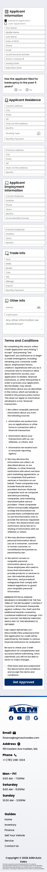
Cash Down (12, 314)
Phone (9, 45)
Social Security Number (18, 54)
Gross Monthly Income (17, 218)
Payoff (9, 285)
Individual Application (19, 20)
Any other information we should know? (22, 322)
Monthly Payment (15, 138)
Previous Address (15, 150)
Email (8, 50)
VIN (7, 276)
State (8, 114)
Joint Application (17, 23)
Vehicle (9, 307)
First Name (11, 28)
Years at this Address (17, 123)
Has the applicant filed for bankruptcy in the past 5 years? (21, 82)
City (8, 110)
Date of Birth (12, 41)
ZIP (7, 119)
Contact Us (12, 846)
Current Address (14, 105)
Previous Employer (15, 229)
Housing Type (13, 133)
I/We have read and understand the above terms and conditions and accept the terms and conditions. (24, 670)
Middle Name (12, 32)
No (30, 89)
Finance (9, 830)
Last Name (11, 36)
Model (9, 268)
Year (8, 259)
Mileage (10, 281)
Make (8, 263)
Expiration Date (14, 67)
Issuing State (12, 63)
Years (9, 209)
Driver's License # (15, 58)
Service (9, 840)
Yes (20, 89)
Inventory (10, 825)
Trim (8, 272)
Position (10, 200)
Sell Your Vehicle (15, 835)
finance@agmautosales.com (21, 738)
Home (8, 819)
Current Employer (15, 196)
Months (9, 128)
